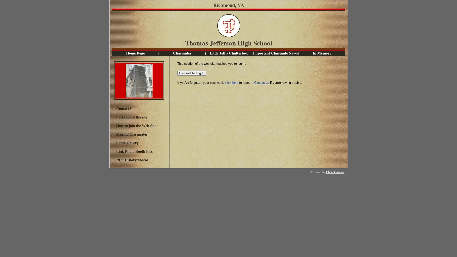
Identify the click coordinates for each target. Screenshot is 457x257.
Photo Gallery (127, 143)
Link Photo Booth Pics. (135, 151)
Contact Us (125, 109)
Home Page (135, 53)
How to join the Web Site (136, 126)
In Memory (322, 53)
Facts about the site (131, 117)
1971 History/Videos (132, 160)
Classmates (182, 53)
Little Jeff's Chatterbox (229, 53)
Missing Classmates (131, 134)
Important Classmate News (275, 53)
